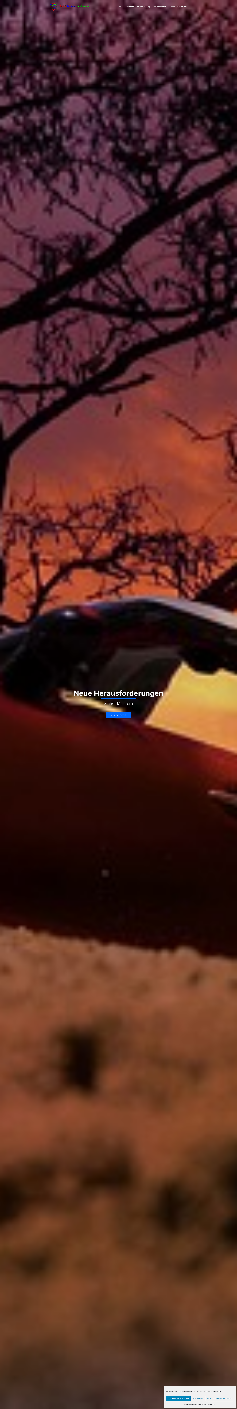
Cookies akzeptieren (178, 1398)
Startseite (130, 7)
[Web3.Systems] (70, 6)
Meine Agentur (118, 715)
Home (120, 7)
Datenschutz (202, 1404)
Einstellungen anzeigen (219, 1398)
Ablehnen (198, 1398)
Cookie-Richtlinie (190, 1404)
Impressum (211, 1404)
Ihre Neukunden (159, 7)
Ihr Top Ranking (143, 7)
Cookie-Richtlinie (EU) (178, 7)
